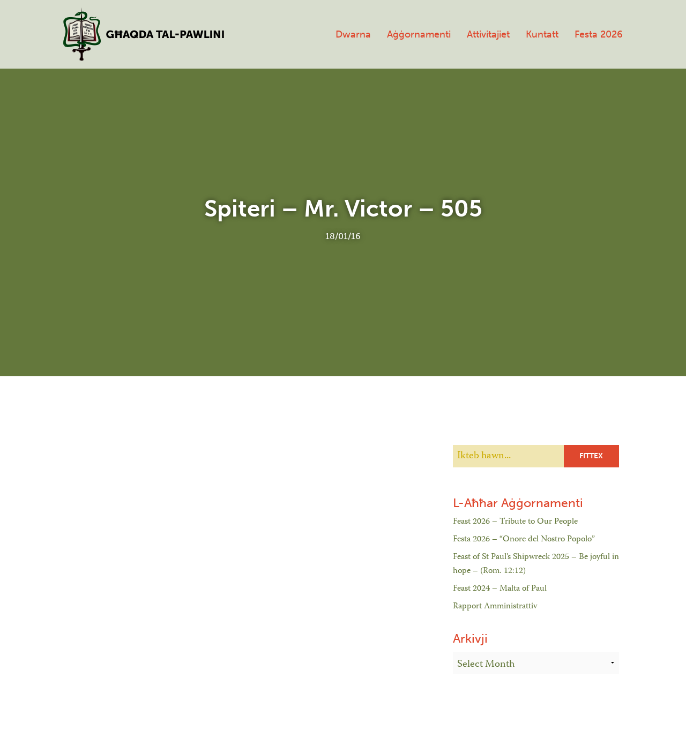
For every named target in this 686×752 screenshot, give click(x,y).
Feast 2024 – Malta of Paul (500, 589)
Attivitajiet (488, 34)
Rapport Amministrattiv (495, 607)
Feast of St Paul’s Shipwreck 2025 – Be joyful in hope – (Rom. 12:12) (536, 564)
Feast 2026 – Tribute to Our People (515, 522)
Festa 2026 (599, 34)
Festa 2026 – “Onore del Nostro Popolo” (524, 540)
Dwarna (353, 34)
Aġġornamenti (419, 34)
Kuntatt (542, 34)
